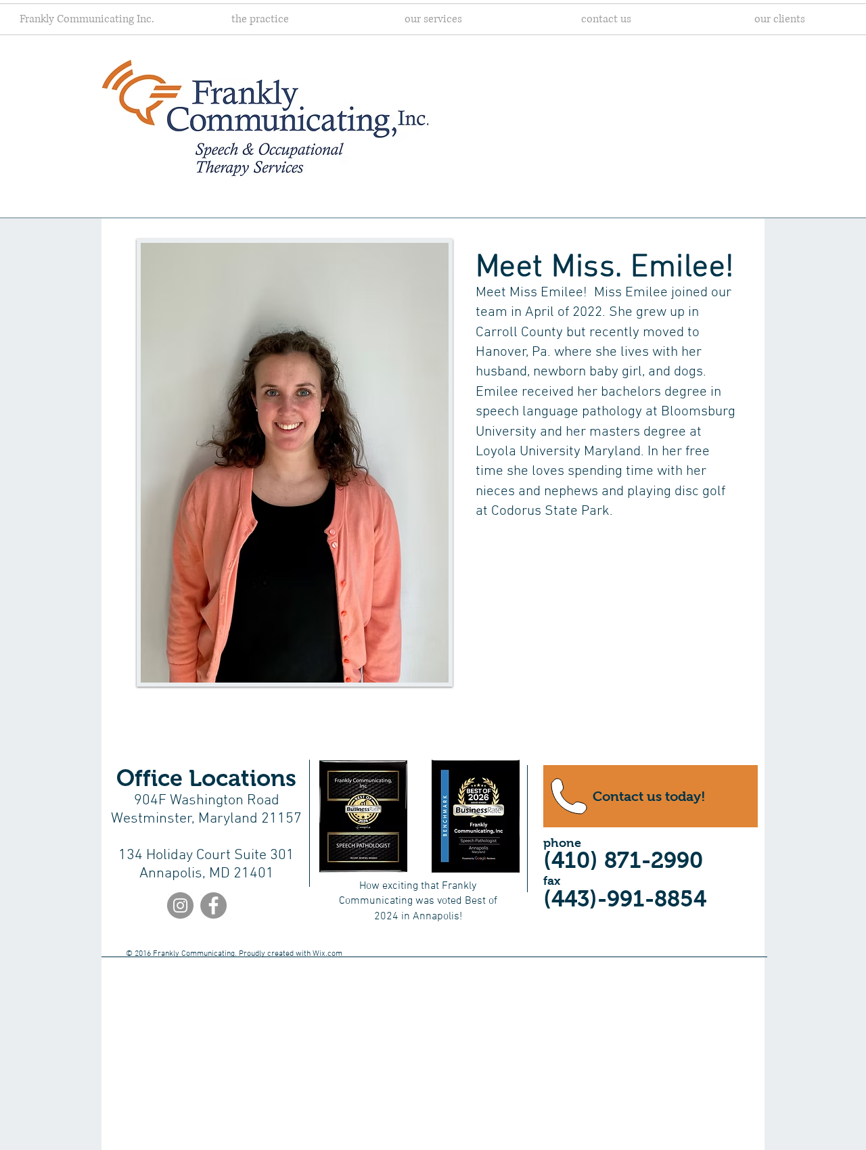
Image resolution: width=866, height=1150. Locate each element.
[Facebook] (213, 905)
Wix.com (327, 954)
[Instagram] (180, 905)
